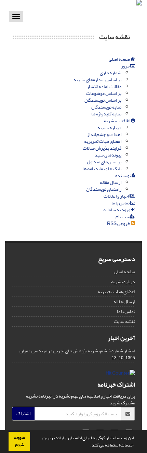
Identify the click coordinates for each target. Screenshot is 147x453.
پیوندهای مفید (108, 155)
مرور (125, 66)
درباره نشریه (109, 127)
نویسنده (123, 175)
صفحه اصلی (120, 59)
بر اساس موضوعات (103, 93)
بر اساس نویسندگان (102, 100)
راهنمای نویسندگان (103, 189)
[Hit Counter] (120, 374)
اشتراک (23, 413)
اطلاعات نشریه (117, 120)
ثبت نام (123, 216)
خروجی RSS (119, 223)
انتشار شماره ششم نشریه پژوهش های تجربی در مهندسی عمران (77, 350)
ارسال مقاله (110, 182)
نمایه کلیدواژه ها (106, 113)
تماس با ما (120, 202)
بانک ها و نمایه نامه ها (101, 168)
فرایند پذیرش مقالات (102, 148)
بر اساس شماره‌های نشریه (97, 79)
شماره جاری (110, 72)
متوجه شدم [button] (19, 441)
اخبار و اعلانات (117, 196)
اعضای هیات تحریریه (102, 141)
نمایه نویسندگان (106, 107)
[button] (89, 446)
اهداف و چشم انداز (104, 134)
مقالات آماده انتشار (104, 86)
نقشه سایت (124, 321)
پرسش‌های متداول (104, 161)
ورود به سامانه (117, 209)
